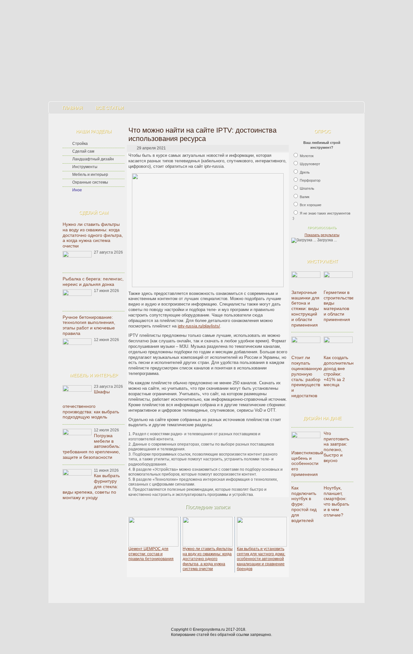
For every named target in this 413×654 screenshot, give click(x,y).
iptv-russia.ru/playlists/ (199, 326)
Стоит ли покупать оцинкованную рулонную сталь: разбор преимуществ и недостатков (306, 376)
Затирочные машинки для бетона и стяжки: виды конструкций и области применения (305, 308)
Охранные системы (90, 182)
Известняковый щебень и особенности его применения (307, 463)
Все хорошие (310, 205)
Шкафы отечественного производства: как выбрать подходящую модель (91, 404)
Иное (77, 190)
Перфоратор (310, 180)
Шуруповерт (310, 164)
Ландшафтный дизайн (93, 159)
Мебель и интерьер (90, 174)
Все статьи (110, 107)
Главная (72, 107)
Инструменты (84, 167)
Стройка (80, 143)
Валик (304, 197)
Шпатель (307, 188)
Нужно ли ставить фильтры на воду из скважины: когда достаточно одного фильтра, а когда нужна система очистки (93, 235)
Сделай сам (83, 151)
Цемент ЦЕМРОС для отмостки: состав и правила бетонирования (151, 554)
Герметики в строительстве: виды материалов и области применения (339, 306)
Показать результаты (322, 235)
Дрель (305, 172)
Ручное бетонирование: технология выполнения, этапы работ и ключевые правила (89, 325)
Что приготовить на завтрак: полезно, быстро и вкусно (336, 447)
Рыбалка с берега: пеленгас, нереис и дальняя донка (93, 281)
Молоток (307, 156)
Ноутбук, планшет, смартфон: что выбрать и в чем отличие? (336, 501)
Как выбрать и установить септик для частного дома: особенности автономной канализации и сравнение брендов (261, 559)
